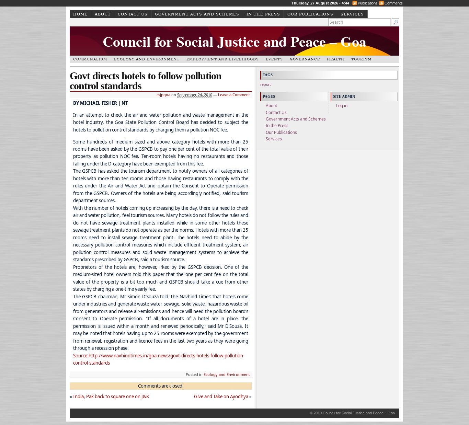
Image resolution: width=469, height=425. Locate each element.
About (103, 14)
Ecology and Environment (147, 59)
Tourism (361, 59)
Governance (305, 59)
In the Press (263, 14)
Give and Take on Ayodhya (221, 396)
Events (274, 59)
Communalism (90, 59)
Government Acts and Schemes (197, 14)
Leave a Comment (234, 94)
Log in (341, 105)
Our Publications (310, 14)
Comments (394, 3)
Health (335, 59)
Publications (368, 3)
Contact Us (133, 14)
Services (352, 14)
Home (80, 14)
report (265, 84)
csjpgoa (163, 94)
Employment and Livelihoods (222, 59)
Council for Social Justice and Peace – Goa (234, 41)
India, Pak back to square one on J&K (111, 396)
